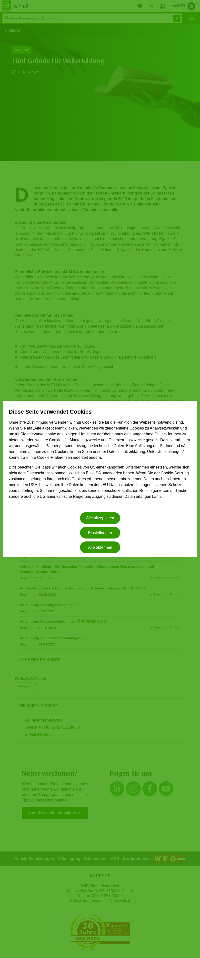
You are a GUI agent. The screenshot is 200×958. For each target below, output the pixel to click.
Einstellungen (100, 533)
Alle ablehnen (100, 547)
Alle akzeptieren (100, 518)
